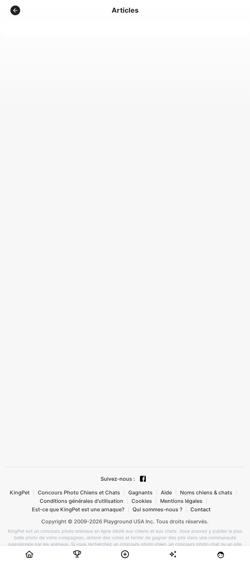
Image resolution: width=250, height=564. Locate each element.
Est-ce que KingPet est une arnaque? (78, 509)
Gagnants (140, 492)
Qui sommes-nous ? (157, 509)
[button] (15, 10)
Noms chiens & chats (206, 492)
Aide (166, 492)
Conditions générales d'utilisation (81, 501)
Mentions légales (181, 501)
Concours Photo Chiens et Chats (79, 492)
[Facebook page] (142, 478)
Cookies (142, 501)
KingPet (20, 492)
